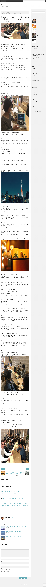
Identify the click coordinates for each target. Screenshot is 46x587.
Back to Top (23, 578)
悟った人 (25, 584)
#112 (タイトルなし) (17, 581)
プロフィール (29, 581)
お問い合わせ (24, 581)
